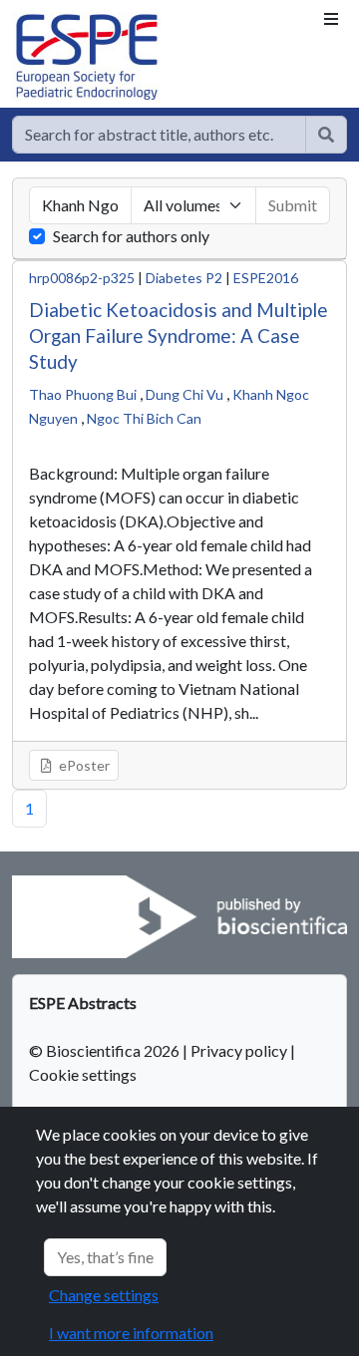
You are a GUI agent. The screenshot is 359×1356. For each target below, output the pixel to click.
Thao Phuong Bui (83, 394)
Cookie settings (83, 1074)
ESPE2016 (265, 277)
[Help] (326, 135)
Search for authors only (131, 235)
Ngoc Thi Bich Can (144, 418)
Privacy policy (238, 1050)
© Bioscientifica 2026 (105, 1050)
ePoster (83, 765)
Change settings (104, 1294)
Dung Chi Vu (184, 394)
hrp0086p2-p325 (82, 277)
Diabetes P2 (184, 277)
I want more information (131, 1332)
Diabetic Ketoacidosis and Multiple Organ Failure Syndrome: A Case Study (178, 335)
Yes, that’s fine (105, 1256)
